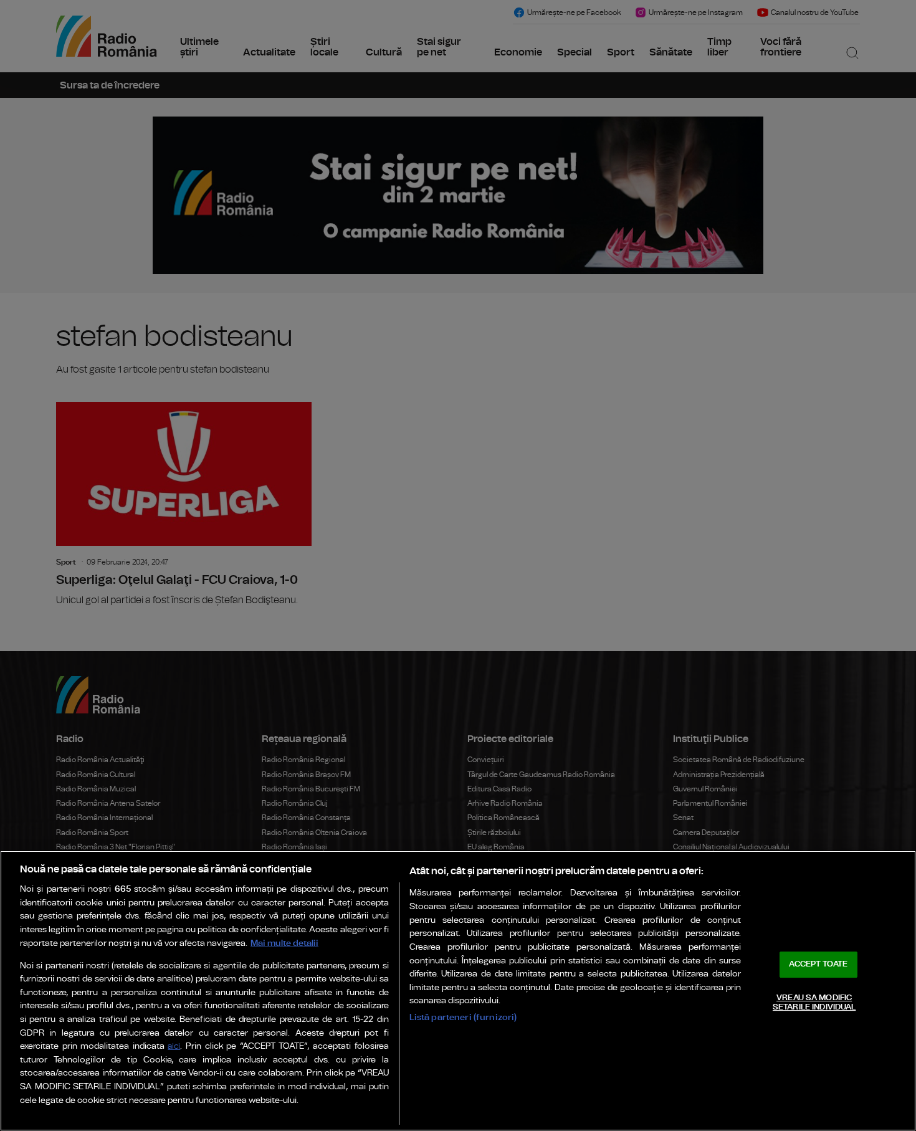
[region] (458, 991)
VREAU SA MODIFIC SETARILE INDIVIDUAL (814, 1003)
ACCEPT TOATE (818, 964)
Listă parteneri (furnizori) (463, 1017)
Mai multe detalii (284, 943)
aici (174, 1047)
